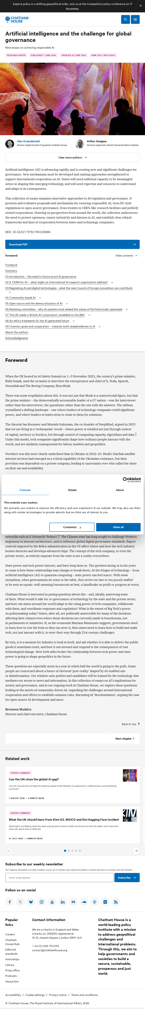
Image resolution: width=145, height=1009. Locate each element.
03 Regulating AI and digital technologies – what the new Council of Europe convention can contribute (68, 288)
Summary (11, 270)
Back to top (129, 724)
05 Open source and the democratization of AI (33, 303)
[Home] (16, 19)
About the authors (16, 332)
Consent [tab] (25, 490)
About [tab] (120, 490)
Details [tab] (72, 490)
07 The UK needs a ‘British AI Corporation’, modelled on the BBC (45, 315)
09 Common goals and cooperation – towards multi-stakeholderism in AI (50, 326)
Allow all (118, 527)
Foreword (11, 265)
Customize (70, 527)
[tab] (65, 851)
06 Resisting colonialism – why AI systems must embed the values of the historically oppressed (63, 309)
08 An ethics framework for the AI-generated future (37, 320)
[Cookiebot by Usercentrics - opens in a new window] (125, 480)
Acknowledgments (16, 338)
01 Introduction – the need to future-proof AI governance (40, 276)
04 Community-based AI (20, 297)
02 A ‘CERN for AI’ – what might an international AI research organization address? (56, 282)
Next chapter (123, 738)
